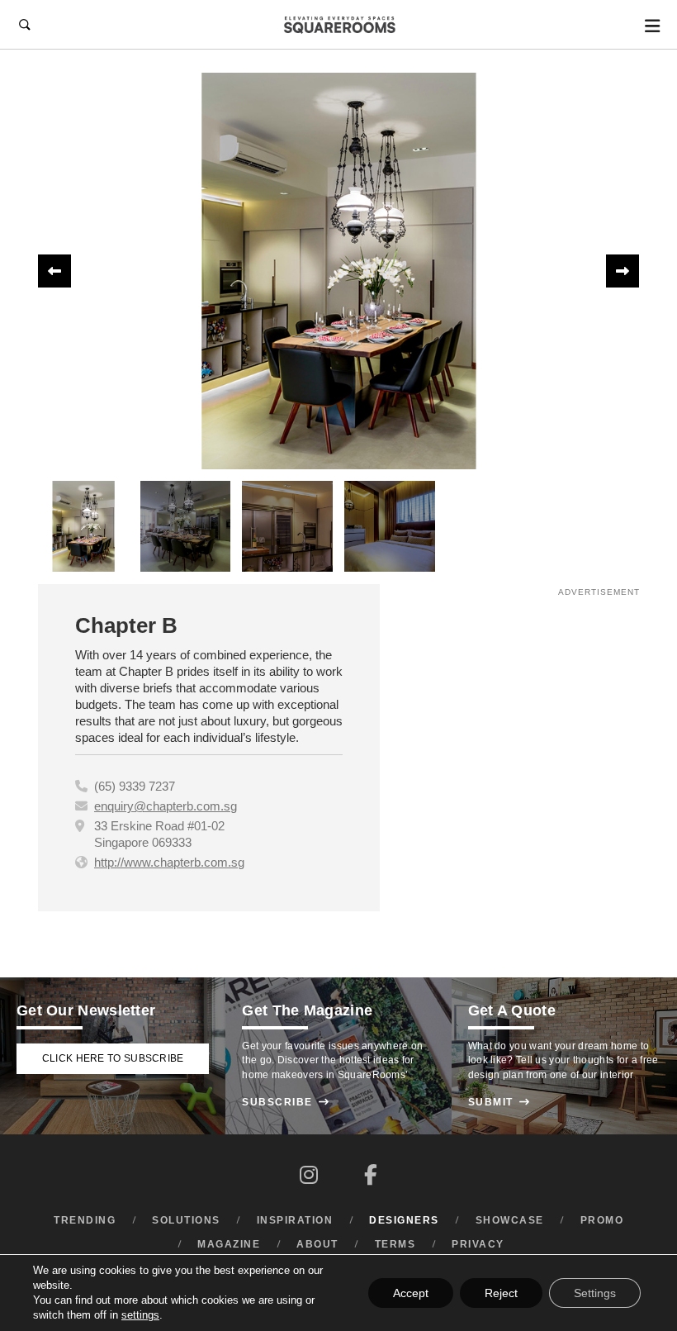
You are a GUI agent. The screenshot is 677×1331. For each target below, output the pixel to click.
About (317, 1244)
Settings (595, 1293)
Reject (501, 1293)
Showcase (510, 1220)
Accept (410, 1293)
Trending (85, 1220)
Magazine (228, 1244)
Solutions (186, 1220)
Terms (395, 1244)
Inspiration (295, 1220)
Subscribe (286, 1102)
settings (140, 1315)
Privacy (478, 1244)
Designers (404, 1220)
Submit (499, 1102)
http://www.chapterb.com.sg (169, 862)
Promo (602, 1220)
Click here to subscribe (113, 1058)
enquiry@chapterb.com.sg (165, 806)
